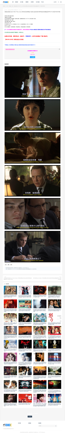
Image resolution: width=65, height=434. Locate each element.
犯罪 (11, 264)
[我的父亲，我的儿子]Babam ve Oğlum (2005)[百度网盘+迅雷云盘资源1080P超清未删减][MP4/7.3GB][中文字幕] (10, 324)
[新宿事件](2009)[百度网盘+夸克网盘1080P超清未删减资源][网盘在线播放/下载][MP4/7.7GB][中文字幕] (25, 350)
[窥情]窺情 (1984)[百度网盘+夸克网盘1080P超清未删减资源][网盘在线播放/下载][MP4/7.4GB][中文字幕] (39, 296)
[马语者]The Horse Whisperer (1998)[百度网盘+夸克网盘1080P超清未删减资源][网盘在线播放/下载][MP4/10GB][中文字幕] (25, 336)
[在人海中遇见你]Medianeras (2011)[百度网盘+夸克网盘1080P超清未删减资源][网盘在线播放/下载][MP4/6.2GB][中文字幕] (25, 296)
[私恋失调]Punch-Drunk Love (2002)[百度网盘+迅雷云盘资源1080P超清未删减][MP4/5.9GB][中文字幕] (54, 363)
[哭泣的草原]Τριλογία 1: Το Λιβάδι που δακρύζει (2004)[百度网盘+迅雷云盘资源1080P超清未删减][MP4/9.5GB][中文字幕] (10, 390)
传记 (5, 264)
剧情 (8, 264)
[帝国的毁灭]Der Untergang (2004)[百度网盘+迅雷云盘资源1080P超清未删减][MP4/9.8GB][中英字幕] (25, 324)
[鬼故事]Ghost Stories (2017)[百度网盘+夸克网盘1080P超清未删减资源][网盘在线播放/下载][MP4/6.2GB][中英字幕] (25, 390)
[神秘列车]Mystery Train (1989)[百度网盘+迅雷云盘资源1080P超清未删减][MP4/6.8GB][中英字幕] (25, 377)
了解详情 (35, 416)
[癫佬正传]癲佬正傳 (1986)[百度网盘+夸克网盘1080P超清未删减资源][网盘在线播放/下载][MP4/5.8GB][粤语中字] (10, 363)
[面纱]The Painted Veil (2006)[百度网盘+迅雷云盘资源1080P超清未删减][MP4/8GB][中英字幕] (54, 377)
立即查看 (30, 416)
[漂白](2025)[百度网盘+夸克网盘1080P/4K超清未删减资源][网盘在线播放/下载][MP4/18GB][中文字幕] (10, 377)
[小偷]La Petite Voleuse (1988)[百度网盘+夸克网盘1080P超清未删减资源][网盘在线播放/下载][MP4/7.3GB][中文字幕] (39, 363)
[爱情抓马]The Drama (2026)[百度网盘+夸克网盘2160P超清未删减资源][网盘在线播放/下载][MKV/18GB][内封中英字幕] (54, 310)
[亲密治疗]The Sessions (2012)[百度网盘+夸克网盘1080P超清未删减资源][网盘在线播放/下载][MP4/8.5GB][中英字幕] (25, 310)
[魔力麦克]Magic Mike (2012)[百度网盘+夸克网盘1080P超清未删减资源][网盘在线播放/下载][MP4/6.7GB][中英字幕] (54, 404)
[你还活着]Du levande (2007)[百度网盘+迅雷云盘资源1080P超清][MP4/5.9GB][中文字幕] (10, 350)
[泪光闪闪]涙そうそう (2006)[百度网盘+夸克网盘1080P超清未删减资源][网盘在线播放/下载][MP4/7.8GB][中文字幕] (39, 324)
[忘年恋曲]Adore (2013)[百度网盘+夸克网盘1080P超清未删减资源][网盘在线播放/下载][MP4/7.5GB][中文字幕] (10, 296)
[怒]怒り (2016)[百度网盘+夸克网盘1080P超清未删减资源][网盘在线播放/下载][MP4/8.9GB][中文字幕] (54, 324)
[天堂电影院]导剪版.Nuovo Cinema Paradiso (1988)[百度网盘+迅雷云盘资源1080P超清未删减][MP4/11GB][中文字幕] (18, 279)
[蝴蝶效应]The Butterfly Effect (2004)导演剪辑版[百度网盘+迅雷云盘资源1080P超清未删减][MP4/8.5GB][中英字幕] (39, 350)
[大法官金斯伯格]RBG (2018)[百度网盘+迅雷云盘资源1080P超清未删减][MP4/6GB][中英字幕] (54, 350)
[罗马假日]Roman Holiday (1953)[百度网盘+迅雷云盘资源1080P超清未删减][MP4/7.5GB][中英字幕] (47, 279)
